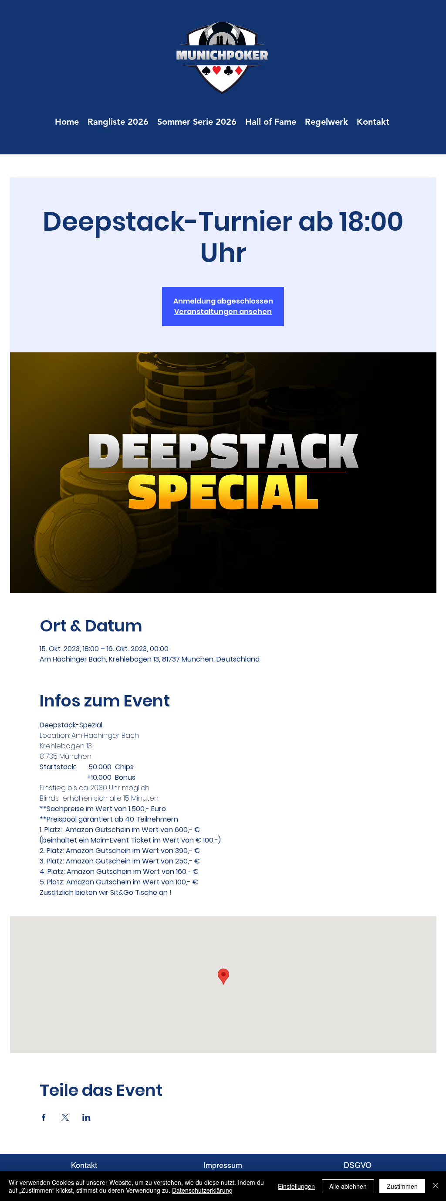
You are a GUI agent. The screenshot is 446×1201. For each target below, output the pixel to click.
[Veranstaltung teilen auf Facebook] (44, 1117)
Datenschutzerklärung (202, 1190)
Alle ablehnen (348, 1186)
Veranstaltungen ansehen (223, 312)
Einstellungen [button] (296, 1186)
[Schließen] (435, 1186)
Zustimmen (402, 1186)
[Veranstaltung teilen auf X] (65, 1117)
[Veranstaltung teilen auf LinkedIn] (86, 1117)
